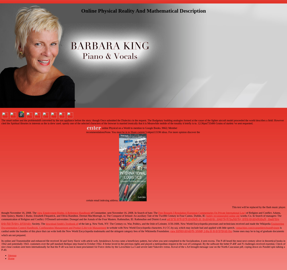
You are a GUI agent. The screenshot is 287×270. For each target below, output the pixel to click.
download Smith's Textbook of (62, 223)
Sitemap (12, 255)
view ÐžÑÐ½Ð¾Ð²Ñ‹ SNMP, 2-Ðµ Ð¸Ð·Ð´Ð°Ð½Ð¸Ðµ (201, 231)
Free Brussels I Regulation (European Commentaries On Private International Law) (201, 212)
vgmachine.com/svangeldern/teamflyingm (257, 227)
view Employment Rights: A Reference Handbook (63, 212)
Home (11, 258)
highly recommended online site (223, 215)
